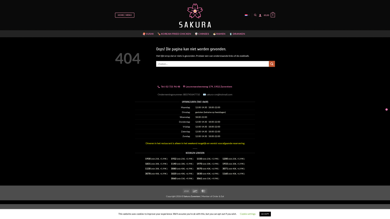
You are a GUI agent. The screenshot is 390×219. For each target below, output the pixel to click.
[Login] (260, 15)
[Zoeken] (255, 15)
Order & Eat (218, 196)
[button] (269, 15)
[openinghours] (386, 109)
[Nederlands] (247, 15)
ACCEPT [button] (265, 214)
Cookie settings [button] (248, 213)
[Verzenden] (272, 64)
